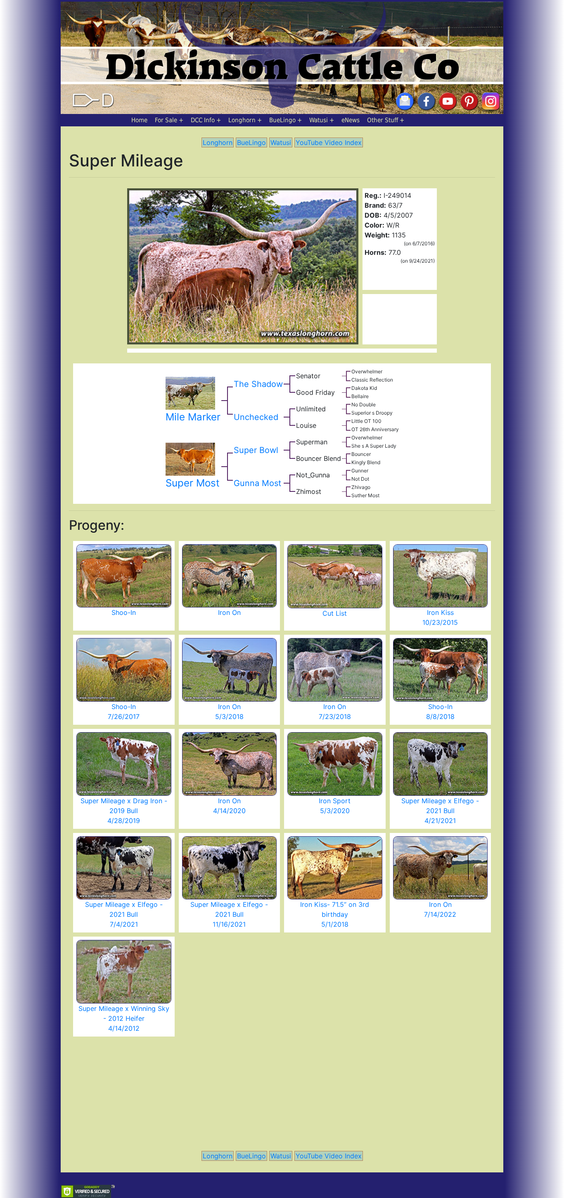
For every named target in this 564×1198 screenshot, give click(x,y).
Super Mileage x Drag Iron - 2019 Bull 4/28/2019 (124, 811)
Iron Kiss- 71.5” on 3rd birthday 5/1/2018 (334, 914)
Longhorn (242, 120)
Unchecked (256, 417)
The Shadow (258, 384)
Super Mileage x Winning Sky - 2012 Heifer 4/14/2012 (123, 1018)
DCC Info (203, 120)
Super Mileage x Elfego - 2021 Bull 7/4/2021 (124, 914)
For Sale (166, 120)
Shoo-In (123, 612)
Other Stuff (382, 120)
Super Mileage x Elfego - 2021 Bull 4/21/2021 (440, 811)
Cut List (334, 613)
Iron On (229, 612)
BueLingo (282, 120)
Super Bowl (256, 450)
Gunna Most (257, 483)
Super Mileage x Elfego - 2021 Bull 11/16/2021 (229, 914)
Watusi (318, 120)
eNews (350, 120)
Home (139, 120)
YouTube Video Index (329, 142)
